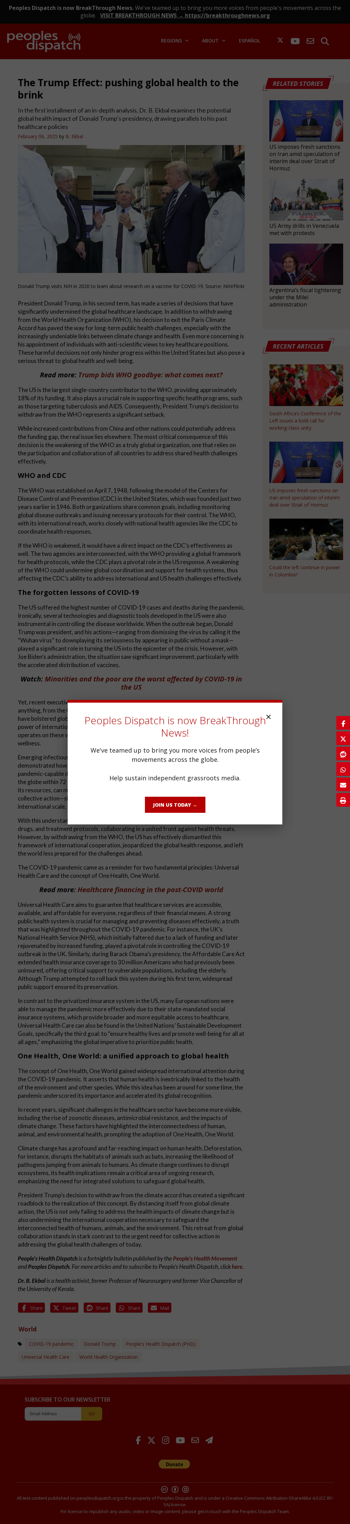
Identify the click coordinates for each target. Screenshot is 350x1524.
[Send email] (343, 784)
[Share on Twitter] (343, 738)
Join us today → (175, 805)
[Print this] (343, 800)
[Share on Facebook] (343, 723)
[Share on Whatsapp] (343, 769)
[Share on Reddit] (343, 753)
